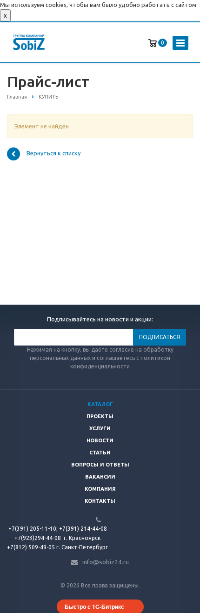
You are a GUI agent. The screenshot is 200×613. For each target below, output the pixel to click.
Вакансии (100, 477)
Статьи (100, 452)
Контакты (100, 501)
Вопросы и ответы (100, 464)
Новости (100, 440)
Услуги (100, 428)
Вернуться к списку (53, 153)
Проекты (100, 416)
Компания (100, 489)
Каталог (100, 404)
